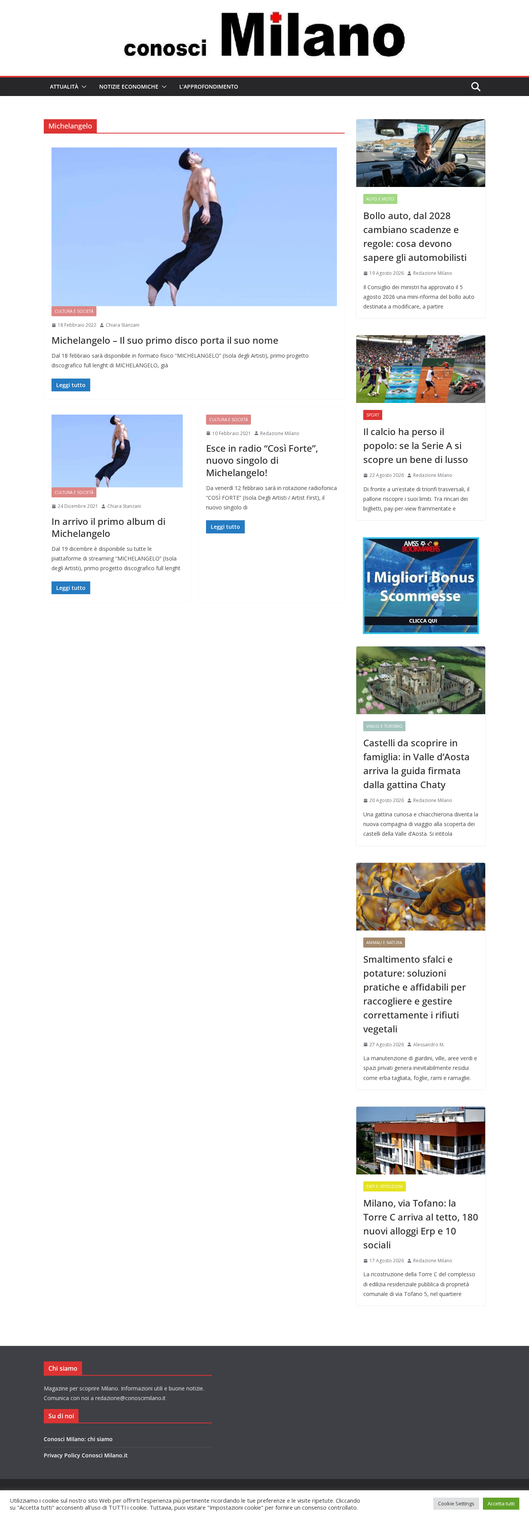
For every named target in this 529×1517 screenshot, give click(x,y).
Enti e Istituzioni (384, 1186)
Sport (372, 415)
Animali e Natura (384, 942)
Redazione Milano (279, 433)
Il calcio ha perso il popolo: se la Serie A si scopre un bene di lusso (415, 445)
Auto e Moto (380, 199)
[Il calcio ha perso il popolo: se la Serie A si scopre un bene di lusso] (420, 369)
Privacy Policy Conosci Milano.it (86, 1455)
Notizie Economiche (128, 86)
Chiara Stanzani (122, 325)
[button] (82, 86)
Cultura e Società (74, 311)
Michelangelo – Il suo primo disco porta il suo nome (165, 340)
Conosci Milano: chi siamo (78, 1439)
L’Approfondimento (208, 86)
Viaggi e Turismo (384, 726)
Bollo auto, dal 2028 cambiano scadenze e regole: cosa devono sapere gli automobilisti (415, 236)
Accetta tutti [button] (501, 1503)
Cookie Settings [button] (456, 1503)
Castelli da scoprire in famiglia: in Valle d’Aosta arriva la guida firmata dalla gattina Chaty (416, 763)
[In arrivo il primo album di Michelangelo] (117, 451)
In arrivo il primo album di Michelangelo (108, 527)
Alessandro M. (429, 1044)
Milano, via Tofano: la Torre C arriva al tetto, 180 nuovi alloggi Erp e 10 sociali (420, 1223)
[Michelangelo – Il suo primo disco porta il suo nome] (194, 226)
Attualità (64, 86)
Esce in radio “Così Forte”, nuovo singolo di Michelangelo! (262, 460)
